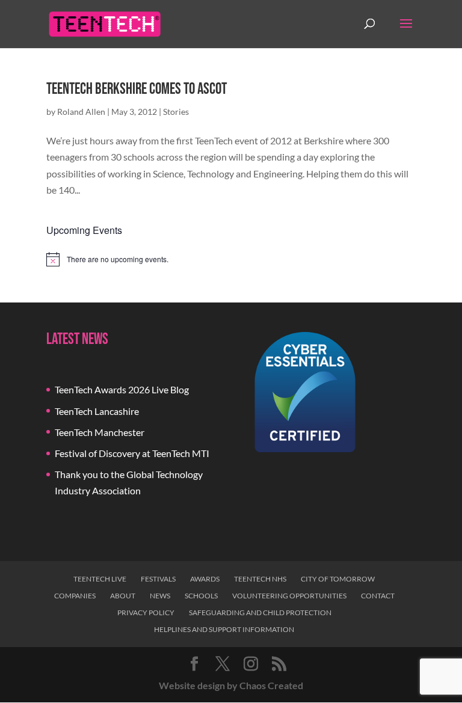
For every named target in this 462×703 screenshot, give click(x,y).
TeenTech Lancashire (97, 411)
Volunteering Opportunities (289, 595)
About (122, 595)
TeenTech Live (99, 578)
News (160, 595)
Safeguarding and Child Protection (260, 612)
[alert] (231, 259)
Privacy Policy (145, 612)
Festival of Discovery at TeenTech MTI (132, 453)
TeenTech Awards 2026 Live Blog (122, 389)
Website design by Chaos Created (231, 685)
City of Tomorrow (338, 578)
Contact (378, 595)
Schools (201, 595)
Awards (205, 578)
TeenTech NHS (260, 578)
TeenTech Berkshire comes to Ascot (136, 89)
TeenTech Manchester (99, 432)
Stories (176, 111)
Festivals (158, 578)
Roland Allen (81, 111)
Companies (75, 595)
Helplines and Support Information (224, 629)
